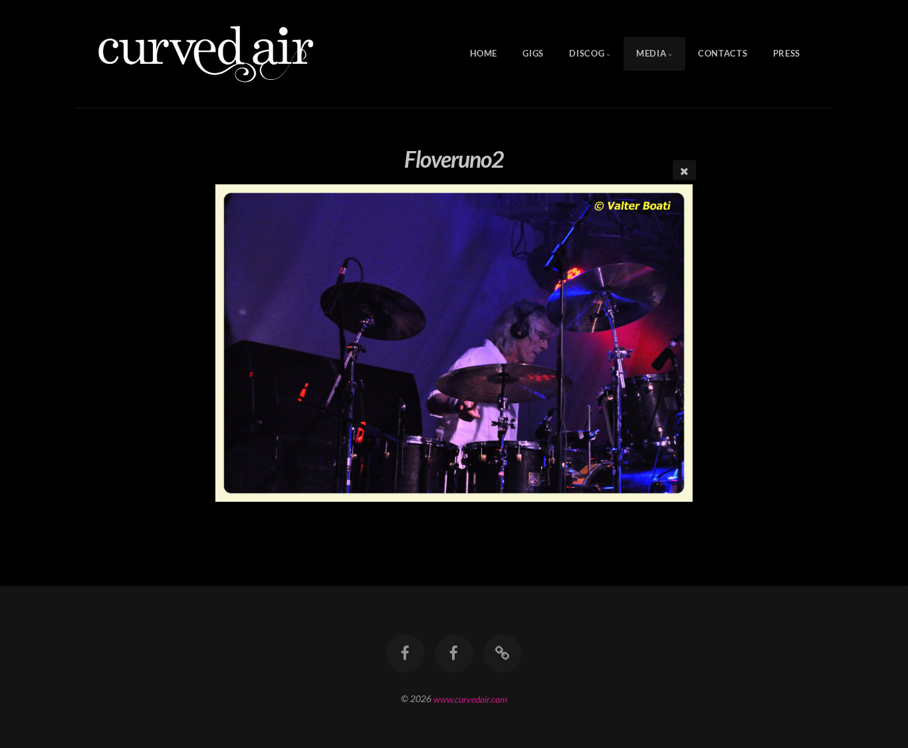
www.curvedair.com (470, 698)
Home (484, 54)
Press (786, 54)
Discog (586, 54)
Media (651, 54)
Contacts (722, 54)
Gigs (533, 54)
